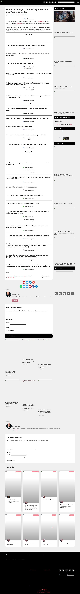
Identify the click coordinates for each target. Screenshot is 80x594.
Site (7, 327)
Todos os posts (15, 300)
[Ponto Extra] (64, 138)
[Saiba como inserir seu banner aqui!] (60, 138)
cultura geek (19, 23)
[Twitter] (52, 2)
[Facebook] (47, 2)
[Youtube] (55, 2)
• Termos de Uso (43, 589)
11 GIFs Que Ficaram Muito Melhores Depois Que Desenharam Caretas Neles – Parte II (64, 233)
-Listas (14, 276)
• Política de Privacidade (43, 590)
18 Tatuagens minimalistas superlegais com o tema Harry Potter (12, 403)
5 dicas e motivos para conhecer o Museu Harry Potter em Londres (28, 361)
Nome (8, 322)
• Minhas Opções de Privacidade (43, 592)
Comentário (9, 319)
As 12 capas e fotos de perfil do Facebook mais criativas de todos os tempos (63, 176)
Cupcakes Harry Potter (65, 543)
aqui (71, 124)
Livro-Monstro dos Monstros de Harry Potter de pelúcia (13, 501)
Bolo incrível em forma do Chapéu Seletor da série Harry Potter (66, 506)
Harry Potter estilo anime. (49, 499)
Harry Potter (12, 277)
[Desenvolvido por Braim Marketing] (70, 575)
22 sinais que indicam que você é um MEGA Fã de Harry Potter (44, 366)
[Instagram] (44, 2)
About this (58, 124)
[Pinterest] (50, 2)
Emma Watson (41, 21)
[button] (24, 282)
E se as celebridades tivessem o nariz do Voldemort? (10, 373)
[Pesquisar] (74, 2)
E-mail (8, 325)
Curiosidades (28, 276)
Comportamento (20, 276)
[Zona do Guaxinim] (67, 138)
